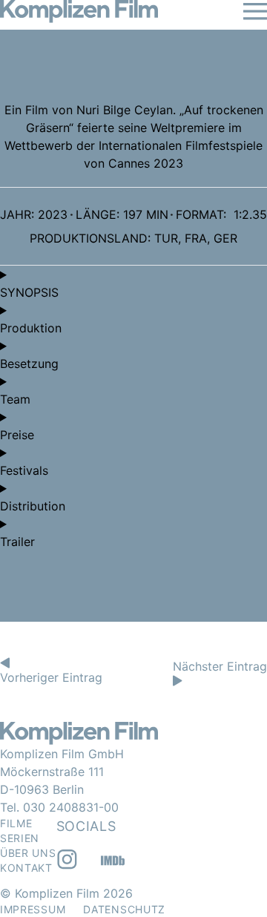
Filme (16, 823)
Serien (19, 838)
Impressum (32, 909)
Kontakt (26, 867)
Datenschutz (124, 909)
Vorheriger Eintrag (51, 677)
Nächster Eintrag (220, 666)
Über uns (28, 853)
